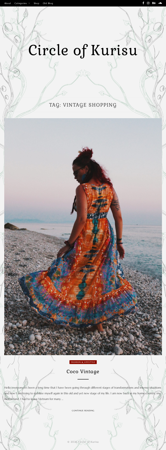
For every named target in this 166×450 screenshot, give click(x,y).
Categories (21, 3)
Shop (36, 3)
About (7, 3)
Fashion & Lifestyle (83, 362)
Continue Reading (83, 410)
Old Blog (48, 3)
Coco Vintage (83, 371)
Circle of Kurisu (83, 50)
